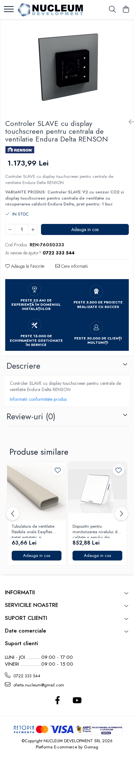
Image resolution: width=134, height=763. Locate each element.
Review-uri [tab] (31, 416)
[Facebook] (57, 701)
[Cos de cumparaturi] (125, 10)
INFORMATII (20, 592)
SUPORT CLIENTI (26, 618)
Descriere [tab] (23, 366)
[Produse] (9, 9)
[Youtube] (76, 701)
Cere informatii (74, 266)
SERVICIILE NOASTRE (31, 605)
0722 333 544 (26, 676)
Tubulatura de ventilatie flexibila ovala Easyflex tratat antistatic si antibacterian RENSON (33, 531)
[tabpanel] (67, 67)
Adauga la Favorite (27, 266)
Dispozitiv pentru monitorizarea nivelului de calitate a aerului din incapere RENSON (96, 531)
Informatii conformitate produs (38, 399)
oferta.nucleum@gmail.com (38, 685)
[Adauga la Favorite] (57, 470)
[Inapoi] (129, 122)
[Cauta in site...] (112, 10)
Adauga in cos (85, 229)
